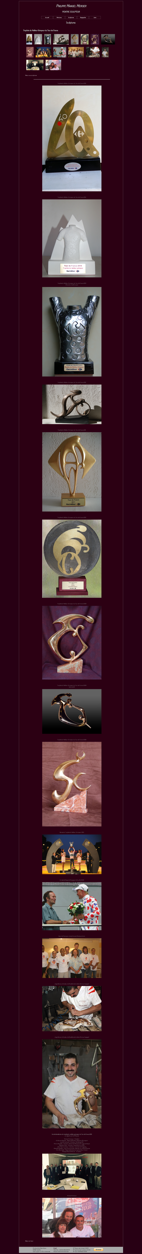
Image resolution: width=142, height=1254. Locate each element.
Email (55, 1248)
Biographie (83, 17)
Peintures (59, 17)
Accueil (47, 17)
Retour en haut (29, 1241)
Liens (95, 17)
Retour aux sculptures (31, 75)
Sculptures (71, 17)
